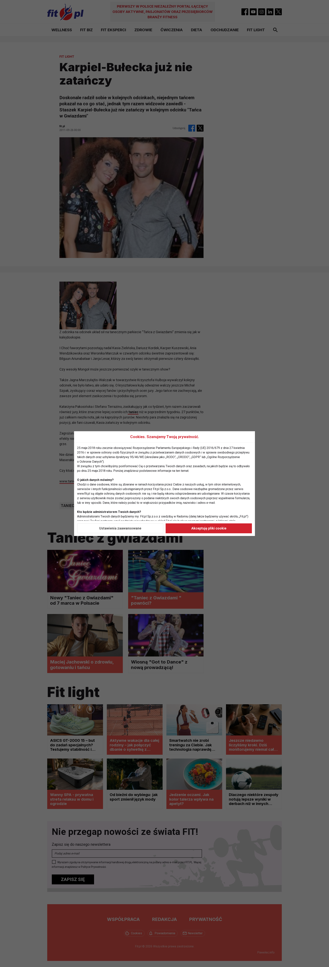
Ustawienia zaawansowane (120, 528)
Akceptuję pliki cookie (208, 528)
